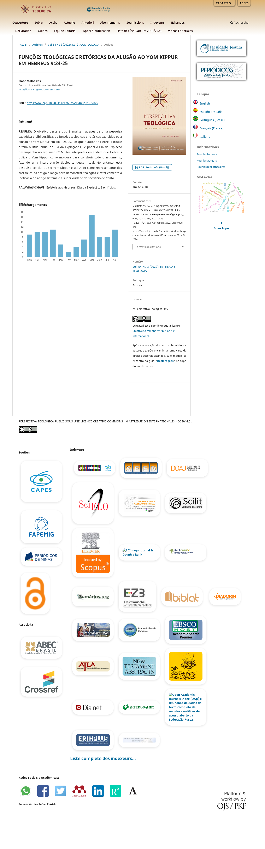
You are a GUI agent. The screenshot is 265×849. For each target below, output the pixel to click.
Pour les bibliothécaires (211, 167)
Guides (43, 31)
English (205, 103)
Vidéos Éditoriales (180, 31)
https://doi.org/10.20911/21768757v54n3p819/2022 (62, 103)
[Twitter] (62, 796)
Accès (53, 22)
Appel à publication (96, 31)
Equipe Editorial (65, 31)
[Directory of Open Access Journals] (187, 468)
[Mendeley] (81, 796)
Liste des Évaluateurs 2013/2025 (139, 31)
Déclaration (23, 31)
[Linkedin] (100, 796)
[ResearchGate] (117, 796)
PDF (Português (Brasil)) (153, 167)
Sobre (39, 22)
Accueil (23, 44)
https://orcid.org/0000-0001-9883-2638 (39, 89)
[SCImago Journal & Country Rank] (140, 552)
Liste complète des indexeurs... (103, 758)
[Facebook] (45, 796)
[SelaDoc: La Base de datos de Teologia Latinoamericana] (139, 740)
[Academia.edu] (134, 796)
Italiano (205, 137)
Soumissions (135, 22)
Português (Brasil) (212, 120)
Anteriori (88, 22)
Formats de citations (148, 247)
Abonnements (110, 22)
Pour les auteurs (207, 160)
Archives (37, 44)
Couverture (20, 22)
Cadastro (223, 3)
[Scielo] (93, 503)
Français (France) (211, 128)
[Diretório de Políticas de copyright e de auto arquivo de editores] (140, 707)
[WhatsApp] (27, 796)
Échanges (178, 22)
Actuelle (69, 22)
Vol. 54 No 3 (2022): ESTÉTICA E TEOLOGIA (73, 44)
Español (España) (212, 112)
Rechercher (241, 22)
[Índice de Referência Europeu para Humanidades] (93, 740)
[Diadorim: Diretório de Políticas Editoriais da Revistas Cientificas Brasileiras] (224, 596)
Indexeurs (158, 22)
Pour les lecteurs (207, 154)
